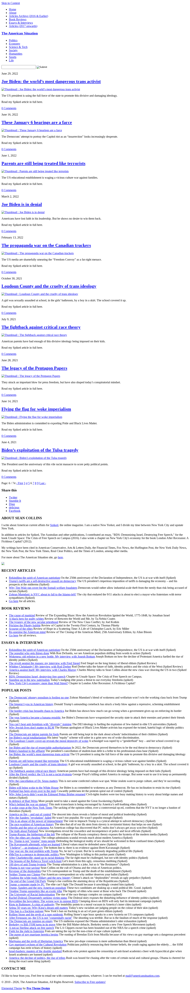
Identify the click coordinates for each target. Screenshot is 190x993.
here (60, 557)
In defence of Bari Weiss (23, 801)
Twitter (13, 497)
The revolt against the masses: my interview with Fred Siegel (44, 663)
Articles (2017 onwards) (23, 26)
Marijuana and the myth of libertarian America (36, 941)
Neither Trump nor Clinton (24, 874)
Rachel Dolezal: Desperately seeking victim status (38, 897)
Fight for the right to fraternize (26, 931)
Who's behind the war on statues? (28, 804)
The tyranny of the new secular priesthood (33, 622)
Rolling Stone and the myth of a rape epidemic (36, 914)
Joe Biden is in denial (21, 204)
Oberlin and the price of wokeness (29, 827)
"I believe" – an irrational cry (26, 847)
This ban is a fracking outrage (26, 911)
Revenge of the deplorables (25, 871)
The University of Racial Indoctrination (32, 894)
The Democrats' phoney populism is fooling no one (39, 697)
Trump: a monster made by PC (27, 884)
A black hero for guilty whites (26, 618)
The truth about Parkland (23, 831)
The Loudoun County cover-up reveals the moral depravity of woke (48, 740)
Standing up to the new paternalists (29, 679)
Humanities (15, 53)
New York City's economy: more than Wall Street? (38, 683)
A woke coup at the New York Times (30, 807)
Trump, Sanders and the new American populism (37, 887)
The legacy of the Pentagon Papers (34, 368)
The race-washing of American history (31, 824)
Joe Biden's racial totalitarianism (27, 737)
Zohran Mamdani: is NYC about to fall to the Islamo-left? (42, 594)
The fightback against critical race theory (41, 327)
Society (13, 50)
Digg (12, 504)
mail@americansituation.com (142, 975)
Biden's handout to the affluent (27, 750)
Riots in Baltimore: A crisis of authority (32, 904)
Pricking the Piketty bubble (25, 625)
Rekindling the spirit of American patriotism (34, 577)
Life (11, 60)
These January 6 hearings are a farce (36, 122)
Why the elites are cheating (24, 837)
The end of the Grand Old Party (27, 881)
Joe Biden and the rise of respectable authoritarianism (40, 747)
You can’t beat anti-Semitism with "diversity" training (40, 724)
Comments (8, 108)
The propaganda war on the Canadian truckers (46, 245)
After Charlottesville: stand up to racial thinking (36, 857)
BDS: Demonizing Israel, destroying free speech (37, 676)
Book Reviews (17, 19)
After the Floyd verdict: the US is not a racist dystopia (40, 774)
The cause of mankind (22, 615)
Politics (13, 40)
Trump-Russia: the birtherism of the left (32, 834)
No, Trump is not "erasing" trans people (32, 841)
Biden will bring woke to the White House (34, 787)
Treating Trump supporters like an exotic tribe (35, 891)
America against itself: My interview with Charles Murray (42, 669)
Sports (12, 57)
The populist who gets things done (29, 653)
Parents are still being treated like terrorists (43, 163)
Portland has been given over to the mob (32, 791)
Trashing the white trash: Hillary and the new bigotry (40, 877)
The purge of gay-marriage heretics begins (33, 934)
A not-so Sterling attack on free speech (31, 927)
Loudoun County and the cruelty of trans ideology (48, 286)
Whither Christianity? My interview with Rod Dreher (40, 666)
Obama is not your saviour (24, 867)
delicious (14, 507)
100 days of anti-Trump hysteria (27, 864)
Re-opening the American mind (27, 632)
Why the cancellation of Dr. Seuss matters (33, 781)
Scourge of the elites (21, 628)
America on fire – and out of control (30, 814)
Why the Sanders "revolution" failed (30, 817)
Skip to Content (10, 3)
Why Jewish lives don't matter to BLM (31, 727)
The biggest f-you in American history (31, 704)
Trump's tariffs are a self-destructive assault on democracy (42, 581)
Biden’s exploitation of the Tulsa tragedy (39, 450)
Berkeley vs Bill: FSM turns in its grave (32, 924)
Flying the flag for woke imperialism (36, 409)
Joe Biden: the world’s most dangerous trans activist (51, 81)
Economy (14, 43)
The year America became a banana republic (35, 717)
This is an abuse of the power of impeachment (36, 821)
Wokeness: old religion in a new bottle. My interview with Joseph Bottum (52, 656)
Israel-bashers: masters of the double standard (35, 951)
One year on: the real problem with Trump (33, 851)
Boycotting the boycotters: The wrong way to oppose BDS (43, 901)
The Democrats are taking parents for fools (34, 734)
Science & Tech (18, 47)
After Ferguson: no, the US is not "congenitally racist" (40, 917)
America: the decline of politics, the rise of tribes (37, 957)
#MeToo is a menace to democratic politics (34, 854)
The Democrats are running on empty (31, 921)
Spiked (54, 525)
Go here (13, 601)
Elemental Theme (11, 988)
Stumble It (15, 500)
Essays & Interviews (21, 22)
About (12, 12)
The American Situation (19, 33)
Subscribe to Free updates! (90, 982)
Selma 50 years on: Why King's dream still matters (38, 907)
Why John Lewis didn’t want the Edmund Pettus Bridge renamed (47, 794)
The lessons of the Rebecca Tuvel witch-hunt (35, 861)
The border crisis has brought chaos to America (36, 710)
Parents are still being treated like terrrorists (34, 761)
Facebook (14, 510)
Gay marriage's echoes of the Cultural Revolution (38, 944)
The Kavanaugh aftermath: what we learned (34, 844)
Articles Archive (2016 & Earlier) (28, 16)
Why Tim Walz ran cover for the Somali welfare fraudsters (43, 587)
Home (12, 9)
